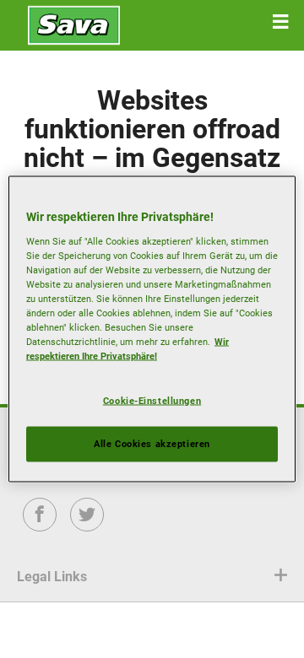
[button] (280, 21)
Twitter (87, 525)
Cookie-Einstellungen (152, 401)
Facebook (40, 525)
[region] (152, 329)
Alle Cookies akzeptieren (152, 444)
